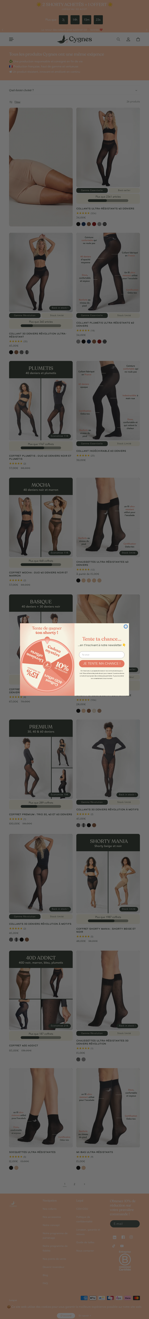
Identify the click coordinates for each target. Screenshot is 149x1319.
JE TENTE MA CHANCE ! (101, 663)
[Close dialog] (126, 626)
